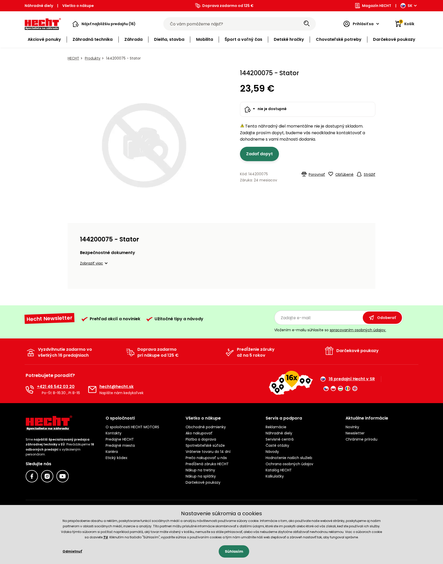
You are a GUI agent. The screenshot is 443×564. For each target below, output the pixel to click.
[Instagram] (47, 476)
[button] (104, 23)
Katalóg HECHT (279, 470)
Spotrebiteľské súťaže (205, 445)
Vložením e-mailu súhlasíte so (330, 330)
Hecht (73, 58)
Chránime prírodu (361, 439)
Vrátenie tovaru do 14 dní (208, 451)
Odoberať (386, 317)
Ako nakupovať (199, 433)
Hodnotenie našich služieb (289, 457)
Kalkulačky (275, 476)
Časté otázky (277, 445)
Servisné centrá (280, 439)
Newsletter (355, 433)
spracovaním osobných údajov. (358, 330)
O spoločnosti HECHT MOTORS (132, 427)
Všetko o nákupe (78, 5)
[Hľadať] (307, 23)
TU (105, 537)
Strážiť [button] (369, 174)
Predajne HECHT (120, 439)
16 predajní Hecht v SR (352, 379)
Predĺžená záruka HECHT (207, 463)
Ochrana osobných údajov (289, 463)
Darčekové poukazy (203, 482)
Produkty (92, 58)
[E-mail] (92, 389)
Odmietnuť (72, 551)
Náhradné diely (39, 5)
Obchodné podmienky (206, 427)
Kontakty (114, 433)
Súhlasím (234, 551)
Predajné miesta (120, 445)
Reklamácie (276, 427)
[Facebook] (32, 476)
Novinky (352, 427)
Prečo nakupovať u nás (206, 457)
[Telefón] (30, 389)
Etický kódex (116, 457)
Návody (272, 451)
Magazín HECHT (376, 5)
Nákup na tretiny (200, 470)
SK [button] (410, 5)
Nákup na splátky (201, 476)
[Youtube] (62, 476)
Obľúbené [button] (344, 174)
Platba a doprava (201, 439)
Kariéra (112, 451)
